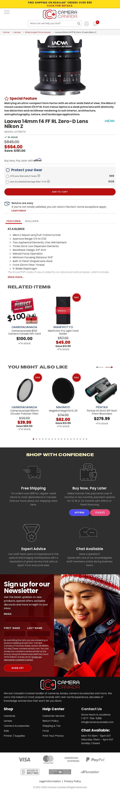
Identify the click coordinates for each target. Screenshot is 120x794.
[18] (86, 439)
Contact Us (91, 708)
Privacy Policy (72, 781)
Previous (99, 367)
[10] (61, 439)
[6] (49, 439)
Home (6, 32)
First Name (12, 628)
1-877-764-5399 (91, 718)
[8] (55, 439)
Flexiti (100, 512)
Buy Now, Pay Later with (19, 160)
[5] (46, 439)
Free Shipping (33, 488)
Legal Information (50, 781)
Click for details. (60, 5)
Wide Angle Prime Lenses (38, 32)
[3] (39, 439)
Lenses (17, 32)
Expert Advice (33, 548)
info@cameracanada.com (97, 722)
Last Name (34, 628)
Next (109, 367)
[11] (64, 439)
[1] (33, 439)
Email (8, 614)
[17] (83, 439)
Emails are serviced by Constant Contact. (23, 658)
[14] (74, 439)
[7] (52, 439)
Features (14, 221)
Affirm (79, 512)
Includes (32, 221)
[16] (80, 439)
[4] (42, 439)
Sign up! (18, 668)
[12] (67, 439)
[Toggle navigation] (7, 12)
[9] (58, 439)
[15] (77, 439)
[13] (71, 439)
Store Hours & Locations (95, 714)
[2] (36, 439)
